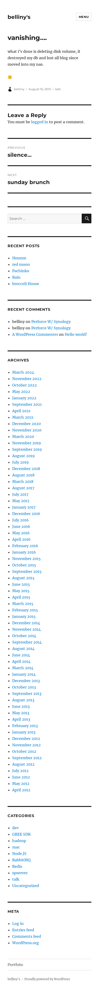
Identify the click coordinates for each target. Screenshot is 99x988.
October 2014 (24, 635)
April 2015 (21, 597)
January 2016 (24, 552)
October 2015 (24, 565)
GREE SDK (21, 834)
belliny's (19, 17)
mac (16, 847)
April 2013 (21, 719)
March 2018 (22, 481)
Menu (84, 17)
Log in (18, 923)
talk (58, 89)
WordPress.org (25, 942)
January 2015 (24, 616)
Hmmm (19, 258)
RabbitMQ (21, 860)
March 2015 (22, 603)
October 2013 (24, 687)
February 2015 (25, 610)
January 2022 (24, 398)
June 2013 (21, 706)
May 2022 (21, 391)
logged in (39, 122)
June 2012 (21, 777)
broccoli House (25, 283)
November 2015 (26, 558)
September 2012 (27, 758)
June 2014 (21, 655)
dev (15, 828)
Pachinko (20, 271)
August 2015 (23, 578)
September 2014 (27, 642)
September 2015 (27, 571)
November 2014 (26, 629)
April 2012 (21, 790)
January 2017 (23, 507)
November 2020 (26, 430)
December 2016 (26, 513)
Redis (17, 866)
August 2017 (23, 488)
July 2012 (20, 770)
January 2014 (24, 674)
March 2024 (23, 372)
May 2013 (20, 713)
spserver (20, 872)
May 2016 (21, 533)
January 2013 (23, 732)
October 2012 (24, 751)
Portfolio (15, 965)
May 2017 (20, 500)
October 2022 (24, 385)
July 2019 (20, 462)
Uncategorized (25, 885)
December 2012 (26, 738)
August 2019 (23, 455)
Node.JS (19, 853)
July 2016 (20, 520)
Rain (16, 277)
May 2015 (20, 590)
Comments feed (26, 936)
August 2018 (23, 475)
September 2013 (26, 693)
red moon (21, 264)
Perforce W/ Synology (51, 321)
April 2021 (21, 411)
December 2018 (26, 468)
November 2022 (26, 378)
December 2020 (26, 423)
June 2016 (21, 526)
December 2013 (26, 680)
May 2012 (20, 783)
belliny (19, 89)
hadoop (19, 840)
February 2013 (25, 725)
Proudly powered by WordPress (47, 979)
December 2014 (26, 623)
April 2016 (21, 539)
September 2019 (27, 449)
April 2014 (21, 661)
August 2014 (23, 648)
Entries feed (23, 930)
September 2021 (27, 404)
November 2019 (26, 443)
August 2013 (23, 700)
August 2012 (23, 764)
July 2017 (20, 494)
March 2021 (22, 417)
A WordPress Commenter (35, 334)
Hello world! (76, 334)
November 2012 (26, 745)
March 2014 (22, 668)
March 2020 (23, 436)
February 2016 (25, 545)
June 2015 (21, 584)
